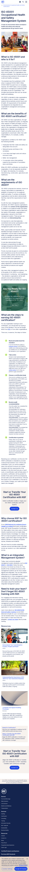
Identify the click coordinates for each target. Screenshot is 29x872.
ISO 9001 (10, 565)
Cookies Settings (7, 869)
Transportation (4, 808)
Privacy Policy (23, 865)
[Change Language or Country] (20, 2)
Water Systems (4, 801)
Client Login (4, 847)
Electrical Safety (5, 830)
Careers (3, 835)
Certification (4, 816)
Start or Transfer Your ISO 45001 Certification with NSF (11, 734)
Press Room (4, 842)
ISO (9, 329)
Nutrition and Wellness (6, 805)
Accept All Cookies (21, 869)
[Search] (23, 2)
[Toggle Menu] (26, 2)
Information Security (5, 823)
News (2, 840)
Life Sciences (4, 803)
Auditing (3, 813)
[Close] (27, 859)
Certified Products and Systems (10, 851)
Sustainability (4, 827)
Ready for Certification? (9, 727)
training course (13, 346)
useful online (12, 370)
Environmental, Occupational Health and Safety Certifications (14, 6)
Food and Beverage (5, 798)
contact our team (13, 619)
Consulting (3, 818)
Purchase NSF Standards (8, 854)
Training (3, 820)
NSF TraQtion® (4, 825)
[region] (14, 864)
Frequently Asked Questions (7, 845)
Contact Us (3, 838)
